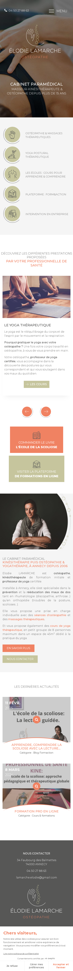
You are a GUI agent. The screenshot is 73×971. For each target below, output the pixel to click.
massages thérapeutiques (26, 619)
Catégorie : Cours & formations (36, 815)
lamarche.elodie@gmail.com (36, 877)
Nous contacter (20, 659)
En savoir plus (18, 648)
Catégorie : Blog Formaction (36, 752)
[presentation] (27, 412)
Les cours (38, 384)
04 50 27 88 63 (18, 10)
